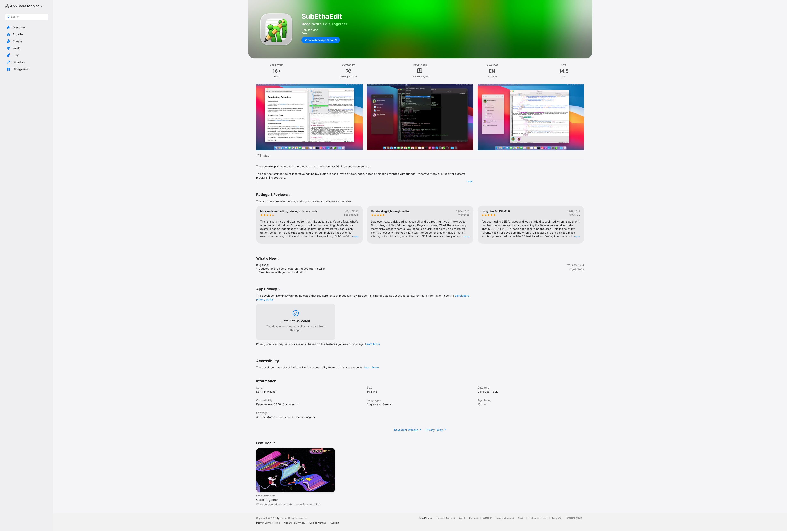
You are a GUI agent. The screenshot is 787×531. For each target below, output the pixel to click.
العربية (462, 518)
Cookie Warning (317, 523)
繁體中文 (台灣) (574, 518)
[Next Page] (588, 117)
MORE (355, 236)
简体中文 (487, 518)
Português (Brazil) (538, 518)
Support (334, 523)
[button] (26, 27)
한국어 (521, 518)
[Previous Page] (252, 117)
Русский (473, 518)
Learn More (372, 344)
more (469, 181)
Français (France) (505, 518)
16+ (480, 404)
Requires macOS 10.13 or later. (275, 404)
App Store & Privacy (294, 523)
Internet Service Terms (268, 523)
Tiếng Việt (557, 518)
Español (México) (445, 518)
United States (425, 518)
